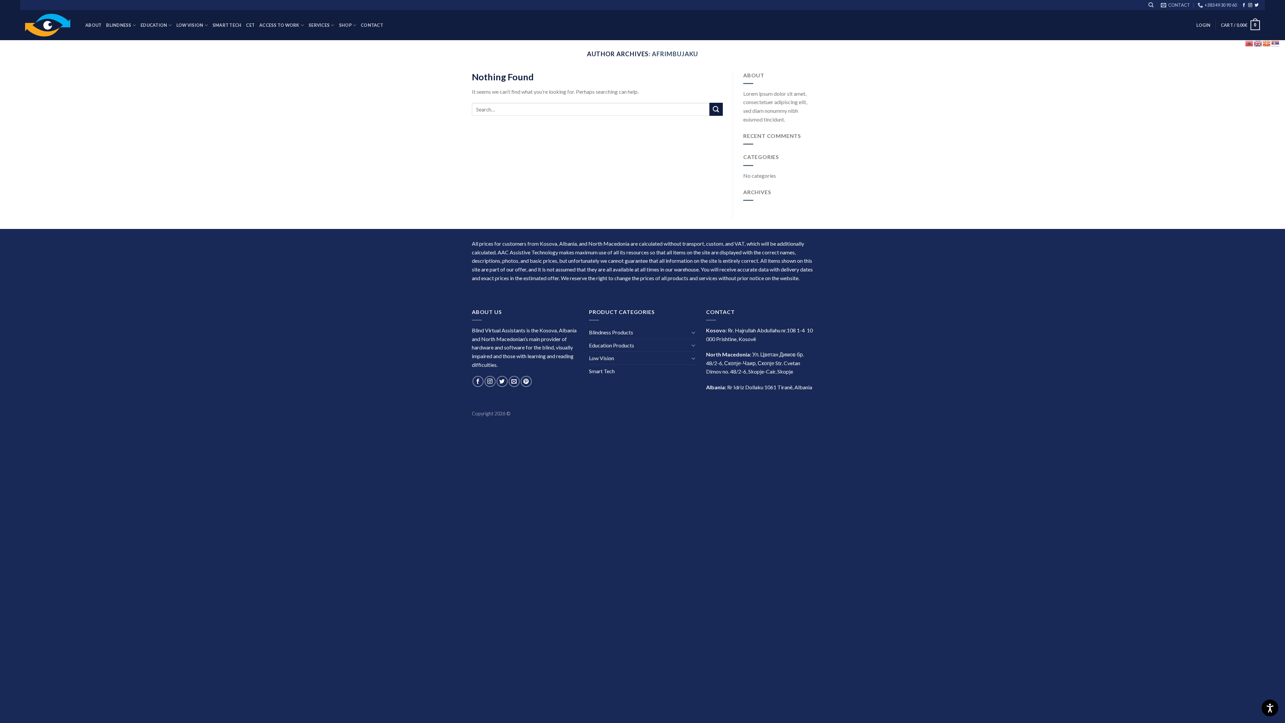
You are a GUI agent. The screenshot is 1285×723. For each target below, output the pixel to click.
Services (319, 25)
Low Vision (189, 25)
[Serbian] (1275, 42)
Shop (345, 25)
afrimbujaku (675, 54)
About (93, 25)
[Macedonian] (1267, 42)
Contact (372, 25)
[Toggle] (693, 332)
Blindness (118, 25)
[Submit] (716, 109)
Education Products (611, 345)
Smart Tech (227, 25)
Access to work (279, 25)
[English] (1258, 42)
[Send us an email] (514, 381)
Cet (250, 25)
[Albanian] (1249, 42)
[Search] (1150, 5)
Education (154, 25)
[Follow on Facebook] (1244, 5)
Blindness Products (611, 332)
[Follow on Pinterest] (526, 381)
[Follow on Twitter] (502, 381)
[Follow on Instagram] (490, 381)
